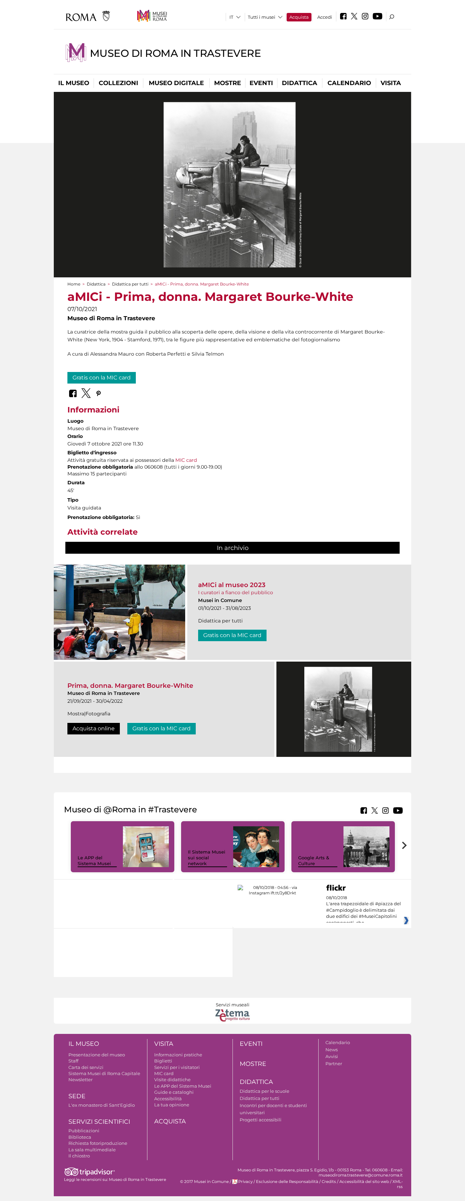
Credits (329, 1181)
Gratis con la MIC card (102, 377)
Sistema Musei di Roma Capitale (104, 1073)
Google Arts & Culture (313, 860)
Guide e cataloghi (174, 1092)
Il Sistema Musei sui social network (206, 857)
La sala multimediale (92, 1149)
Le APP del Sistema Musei (94, 860)
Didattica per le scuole (264, 1091)
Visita (391, 83)
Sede (76, 1096)
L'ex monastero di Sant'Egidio (101, 1105)
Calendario (349, 83)
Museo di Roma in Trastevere (175, 53)
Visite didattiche (172, 1079)
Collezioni (118, 83)
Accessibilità (168, 1098)
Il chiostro (79, 1155)
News (331, 1049)
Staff (73, 1061)
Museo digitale (176, 83)
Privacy (245, 1181)
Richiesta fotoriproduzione (97, 1143)
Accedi (324, 17)
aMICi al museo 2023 (232, 585)
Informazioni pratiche (178, 1054)
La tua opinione (171, 1104)
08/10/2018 (363, 910)
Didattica (299, 83)
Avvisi (331, 1056)
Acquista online (94, 728)
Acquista (299, 17)
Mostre (227, 83)
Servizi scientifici (99, 1122)
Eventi (261, 83)
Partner (333, 1063)
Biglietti (163, 1061)
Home (73, 284)
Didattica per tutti (130, 284)
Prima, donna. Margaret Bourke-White (130, 685)
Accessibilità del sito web (364, 1181)
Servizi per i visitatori (177, 1067)
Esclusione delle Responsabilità (287, 1181)
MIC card (186, 460)
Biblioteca (79, 1137)
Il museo (73, 83)
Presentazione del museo (96, 1054)
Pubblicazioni (83, 1130)
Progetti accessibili (261, 1119)
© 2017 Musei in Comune (204, 1181)
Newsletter (80, 1079)
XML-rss (397, 1184)
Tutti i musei (261, 17)
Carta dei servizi (85, 1067)
